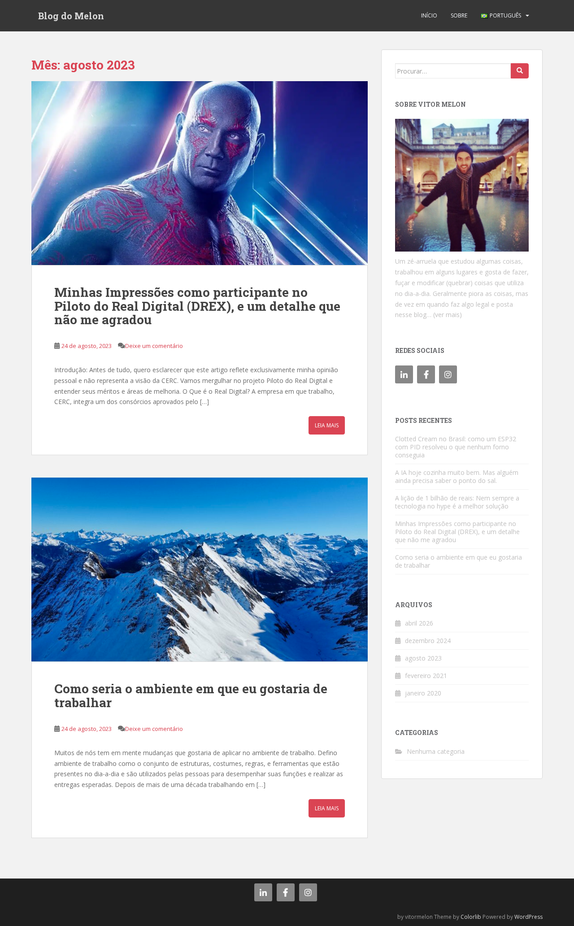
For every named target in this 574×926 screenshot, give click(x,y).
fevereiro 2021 (426, 675)
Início (429, 15)
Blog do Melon (71, 16)
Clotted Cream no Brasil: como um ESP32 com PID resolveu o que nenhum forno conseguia (455, 447)
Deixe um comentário (154, 346)
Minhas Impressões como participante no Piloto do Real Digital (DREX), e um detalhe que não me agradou (197, 306)
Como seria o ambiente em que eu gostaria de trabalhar (190, 695)
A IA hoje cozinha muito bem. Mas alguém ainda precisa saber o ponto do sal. (456, 476)
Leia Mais (327, 425)
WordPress (528, 917)
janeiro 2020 (423, 693)
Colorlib (471, 917)
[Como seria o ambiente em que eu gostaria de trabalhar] (199, 569)
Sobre (459, 15)
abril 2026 (419, 623)
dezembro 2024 (428, 640)
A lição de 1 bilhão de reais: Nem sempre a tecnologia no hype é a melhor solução (457, 502)
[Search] (520, 70)
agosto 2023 (423, 658)
